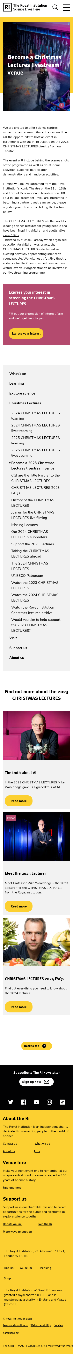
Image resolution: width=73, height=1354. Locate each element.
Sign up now (31, 1082)
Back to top (31, 1046)
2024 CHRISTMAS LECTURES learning (35, 416)
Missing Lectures (24, 524)
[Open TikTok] (62, 1102)
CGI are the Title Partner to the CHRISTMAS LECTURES (35, 478)
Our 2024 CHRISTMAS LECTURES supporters (29, 534)
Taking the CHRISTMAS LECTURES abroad (30, 554)
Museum (26, 1268)
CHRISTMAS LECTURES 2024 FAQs (34, 978)
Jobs (37, 1151)
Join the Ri (45, 1224)
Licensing (45, 1268)
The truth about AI (20, 772)
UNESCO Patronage (27, 575)
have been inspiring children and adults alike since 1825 (34, 232)
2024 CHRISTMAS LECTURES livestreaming (35, 428)
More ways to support (17, 1231)
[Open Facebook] (23, 1102)
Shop (7, 1278)
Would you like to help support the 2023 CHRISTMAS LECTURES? (35, 625)
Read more (16, 801)
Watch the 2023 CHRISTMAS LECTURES (34, 585)
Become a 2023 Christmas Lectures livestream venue (33, 466)
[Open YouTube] (36, 1102)
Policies (58, 1325)
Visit (13, 638)
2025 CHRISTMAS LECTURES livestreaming (35, 453)
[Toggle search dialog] (55, 7)
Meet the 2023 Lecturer (25, 873)
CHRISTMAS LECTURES (20, 146)
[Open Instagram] (49, 1102)
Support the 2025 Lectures (32, 544)
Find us (9, 1268)
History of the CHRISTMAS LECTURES (32, 503)
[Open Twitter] (10, 1102)
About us (16, 657)
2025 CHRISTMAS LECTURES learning (35, 440)
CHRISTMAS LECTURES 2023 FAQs (35, 490)
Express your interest (26, 333)
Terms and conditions (15, 1325)
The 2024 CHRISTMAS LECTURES (29, 566)
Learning (16, 383)
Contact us (10, 1143)
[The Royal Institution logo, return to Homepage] (26, 7)
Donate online (12, 1224)
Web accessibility (41, 1325)
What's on (17, 373)
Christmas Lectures (25, 403)
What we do (42, 1143)
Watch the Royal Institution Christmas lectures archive (32, 610)
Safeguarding (10, 1332)
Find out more (12, 1187)
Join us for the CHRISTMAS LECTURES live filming (32, 515)
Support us (18, 648)
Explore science (22, 393)
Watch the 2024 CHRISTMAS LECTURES (34, 598)
